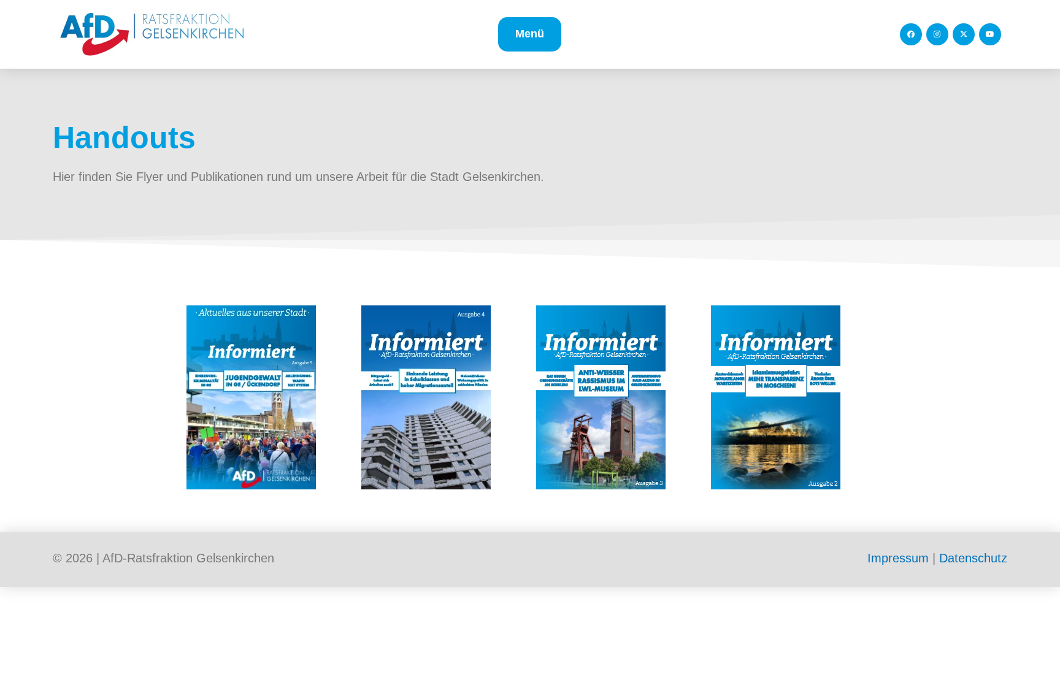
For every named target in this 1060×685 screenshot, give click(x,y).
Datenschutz (973, 558)
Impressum (898, 558)
